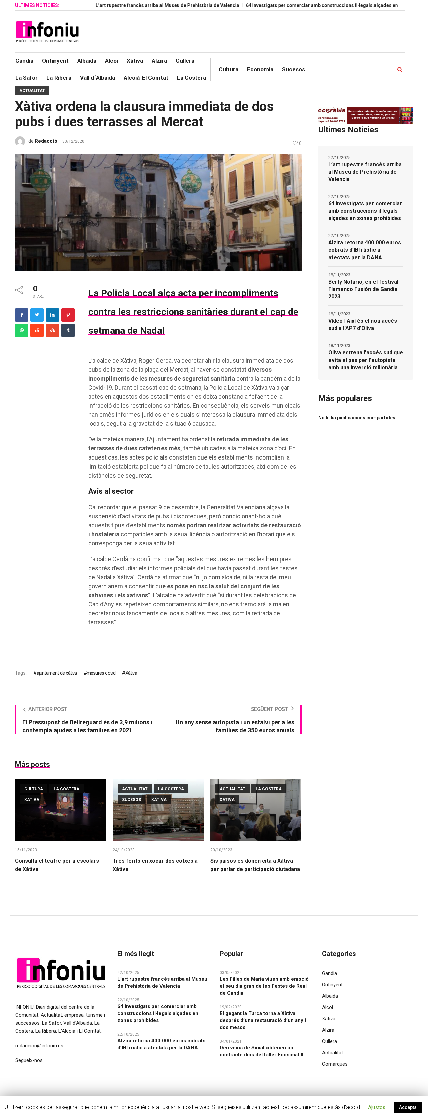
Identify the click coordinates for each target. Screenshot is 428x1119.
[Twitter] (37, 315)
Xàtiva (131, 673)
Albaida (330, 996)
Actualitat (32, 90)
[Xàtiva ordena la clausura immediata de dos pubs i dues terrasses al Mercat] (158, 212)
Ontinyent (332, 985)
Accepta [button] (408, 1107)
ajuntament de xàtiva (57, 673)
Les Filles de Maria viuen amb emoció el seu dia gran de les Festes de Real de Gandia (264, 986)
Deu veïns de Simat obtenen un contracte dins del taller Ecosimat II (261, 1051)
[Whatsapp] (21, 330)
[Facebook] (21, 315)
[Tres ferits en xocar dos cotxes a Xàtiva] (158, 810)
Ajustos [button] (376, 1107)
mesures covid (101, 673)
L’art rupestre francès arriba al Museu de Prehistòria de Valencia (141, 5)
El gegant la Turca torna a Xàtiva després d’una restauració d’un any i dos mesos (263, 1020)
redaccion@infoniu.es (39, 1046)
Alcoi (327, 1007)
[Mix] (52, 330)
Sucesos (131, 799)
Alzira (328, 1030)
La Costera (66, 789)
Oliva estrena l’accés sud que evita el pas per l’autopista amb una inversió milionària (365, 360)
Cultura (33, 789)
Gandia (329, 973)
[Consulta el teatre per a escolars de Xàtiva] (60, 810)
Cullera (329, 1041)
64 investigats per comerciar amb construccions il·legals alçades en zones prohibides (315, 5)
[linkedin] (52, 315)
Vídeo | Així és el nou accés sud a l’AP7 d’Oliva (362, 324)
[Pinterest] (68, 315)
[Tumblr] (68, 330)
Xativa (31, 799)
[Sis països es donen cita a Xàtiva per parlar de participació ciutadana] (255, 810)
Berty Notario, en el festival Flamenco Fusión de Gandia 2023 (363, 289)
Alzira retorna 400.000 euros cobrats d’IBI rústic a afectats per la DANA (364, 250)
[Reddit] (37, 330)
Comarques (335, 1064)
